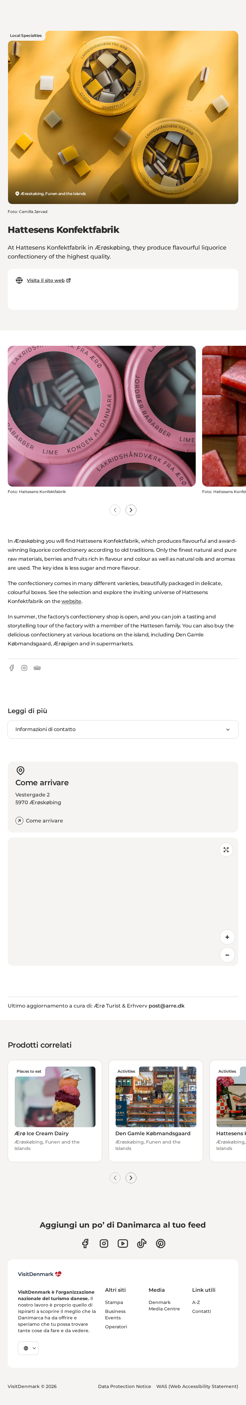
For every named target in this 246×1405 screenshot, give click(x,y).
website (71, 601)
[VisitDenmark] (40, 1274)
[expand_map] (226, 850)
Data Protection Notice (124, 1386)
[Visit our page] (104, 1243)
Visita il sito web (46, 280)
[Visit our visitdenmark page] (122, 1243)
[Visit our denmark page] (85, 1243)
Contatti (201, 1311)
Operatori (116, 1327)
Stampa (114, 1302)
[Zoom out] (227, 955)
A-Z (196, 1302)
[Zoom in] (227, 937)
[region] (123, 902)
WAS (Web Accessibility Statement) (197, 1386)
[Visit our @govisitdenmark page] (141, 1243)
